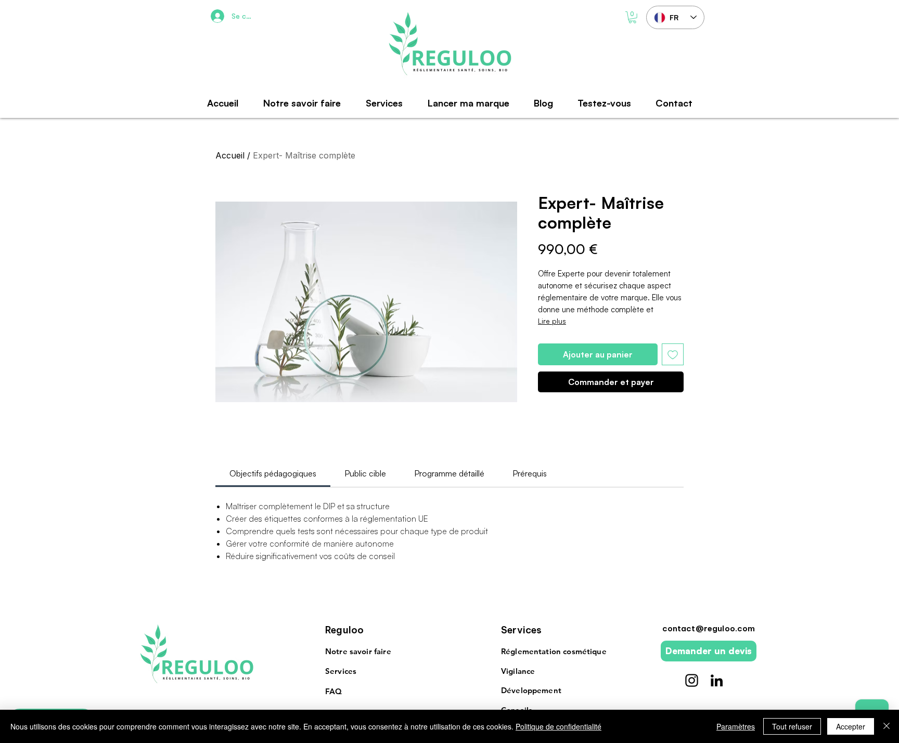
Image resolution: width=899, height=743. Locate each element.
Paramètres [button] (735, 726)
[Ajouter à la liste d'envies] (673, 354)
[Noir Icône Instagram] (691, 680)
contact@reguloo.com (708, 628)
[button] (632, 17)
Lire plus (552, 320)
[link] (272, 473)
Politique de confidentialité (558, 726)
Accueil (230, 155)
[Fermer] (886, 726)
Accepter (850, 726)
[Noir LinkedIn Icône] (716, 680)
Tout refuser (792, 726)
